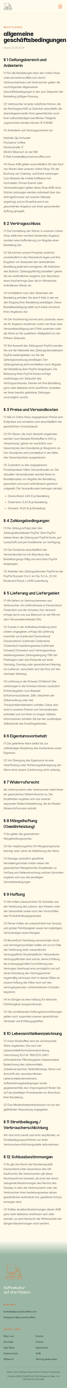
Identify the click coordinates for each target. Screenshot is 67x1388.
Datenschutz (11, 1353)
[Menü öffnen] (60, 6)
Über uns (9, 1336)
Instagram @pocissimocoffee (19, 1317)
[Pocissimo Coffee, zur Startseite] (8, 6)
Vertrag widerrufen (46, 1359)
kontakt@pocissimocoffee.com (20, 1311)
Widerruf (9, 1359)
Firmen (40, 1342)
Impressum (42, 1347)
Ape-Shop (9, 1347)
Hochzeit (8, 1342)
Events (39, 1336)
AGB (38, 1353)
